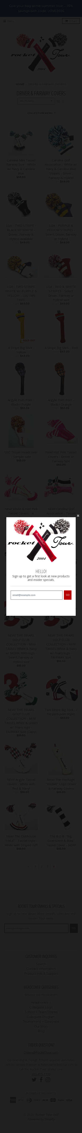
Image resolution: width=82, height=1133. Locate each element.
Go (67, 594)
